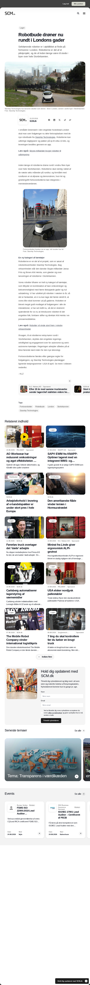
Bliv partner (78, 4)
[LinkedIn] (54, 119)
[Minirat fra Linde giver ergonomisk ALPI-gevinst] (65, 538)
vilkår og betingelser (55, 713)
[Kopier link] (70, 120)
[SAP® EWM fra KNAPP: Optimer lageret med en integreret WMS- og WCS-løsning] (65, 447)
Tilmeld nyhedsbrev (51, 720)
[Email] (64, 119)
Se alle (78, 730)
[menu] (84, 13)
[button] (70, 381)
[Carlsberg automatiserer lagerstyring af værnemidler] (24, 584)
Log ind (66, 4)
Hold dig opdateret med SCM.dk (70, 981)
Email (43, 701)
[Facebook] (49, 119)
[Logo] (10, 13)
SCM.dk (33, 121)
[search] (78, 13)
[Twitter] (59, 119)
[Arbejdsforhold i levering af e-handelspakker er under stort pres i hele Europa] (24, 493)
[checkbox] (42, 713)
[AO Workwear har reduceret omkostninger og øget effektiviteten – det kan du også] (24, 447)
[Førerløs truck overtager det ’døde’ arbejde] (24, 536)
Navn (43, 692)
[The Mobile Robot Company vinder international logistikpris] (24, 630)
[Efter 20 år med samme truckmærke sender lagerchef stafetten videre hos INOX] (44, 389)
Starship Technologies (45, 137)
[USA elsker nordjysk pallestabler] (65, 582)
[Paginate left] (6, 759)
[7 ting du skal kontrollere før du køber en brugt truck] (65, 630)
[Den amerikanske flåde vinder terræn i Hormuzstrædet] (65, 491)
